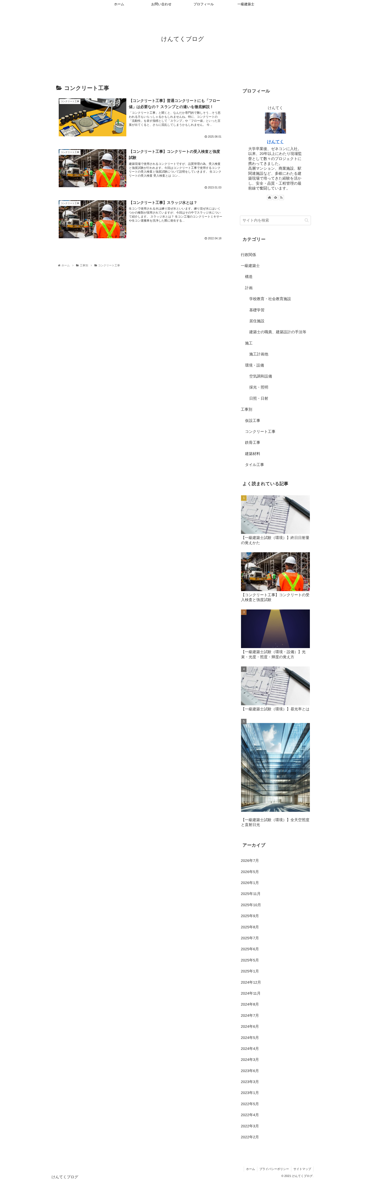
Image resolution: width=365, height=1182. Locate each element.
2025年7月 (250, 938)
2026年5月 (250, 872)
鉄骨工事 (252, 442)
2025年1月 (250, 971)
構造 (249, 277)
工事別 (246, 409)
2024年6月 (250, 1026)
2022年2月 (250, 1137)
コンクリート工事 (260, 431)
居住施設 (256, 321)
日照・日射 (258, 398)
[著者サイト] (269, 197)
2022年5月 (250, 1104)
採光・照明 (258, 387)
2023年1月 (250, 1093)
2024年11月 (251, 993)
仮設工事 (252, 420)
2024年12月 (251, 982)
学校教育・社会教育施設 (270, 299)
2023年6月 (250, 1071)
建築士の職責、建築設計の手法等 (277, 332)
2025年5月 (250, 960)
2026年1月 (250, 883)
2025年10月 (251, 905)
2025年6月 (250, 949)
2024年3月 (250, 1059)
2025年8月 (250, 927)
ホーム (250, 1169)
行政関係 (248, 255)
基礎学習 (256, 310)
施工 (249, 343)
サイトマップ (302, 1169)
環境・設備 (254, 365)
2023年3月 (250, 1082)
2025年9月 (250, 916)
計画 (249, 288)
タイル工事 (254, 465)
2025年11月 (251, 894)
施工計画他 (258, 354)
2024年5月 (250, 1038)
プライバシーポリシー (274, 1169)
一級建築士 (250, 266)
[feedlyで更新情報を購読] (275, 197)
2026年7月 (250, 860)
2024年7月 (250, 1015)
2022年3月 (250, 1126)
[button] (306, 220)
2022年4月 (250, 1115)
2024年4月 (250, 1049)
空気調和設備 (260, 376)
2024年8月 (250, 1004)
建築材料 (252, 454)
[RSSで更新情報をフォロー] (281, 197)
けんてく (275, 141)
